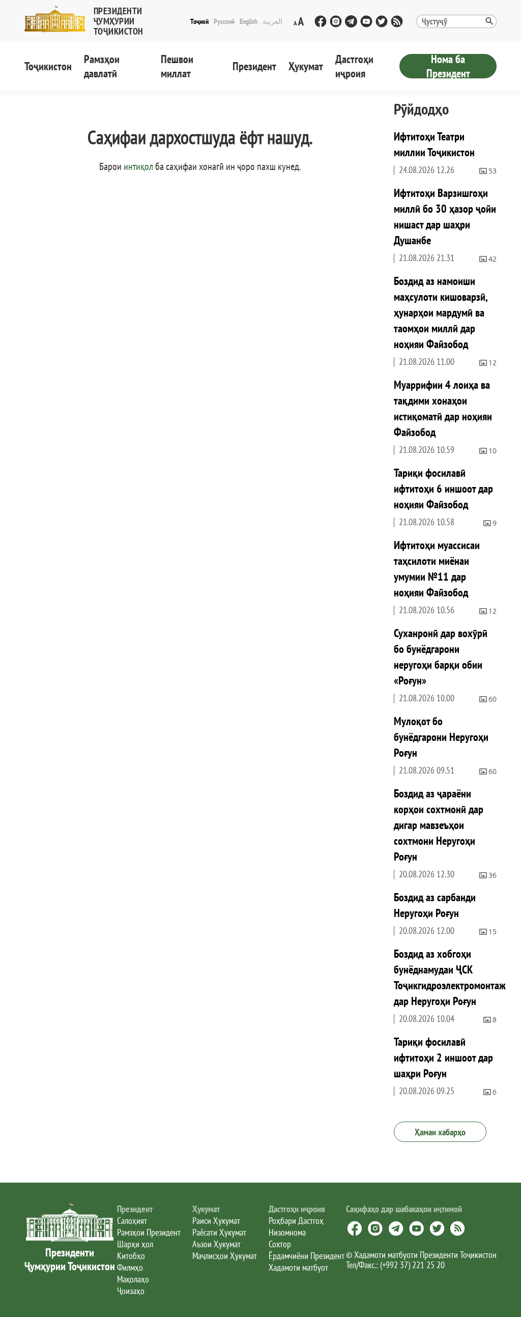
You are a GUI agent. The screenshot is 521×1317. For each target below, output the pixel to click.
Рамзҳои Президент (149, 1232)
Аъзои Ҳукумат (216, 1244)
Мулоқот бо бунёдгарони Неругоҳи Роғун (441, 737)
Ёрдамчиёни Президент (306, 1256)
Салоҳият (132, 1220)
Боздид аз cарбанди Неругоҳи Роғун (435, 905)
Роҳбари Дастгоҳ (296, 1220)
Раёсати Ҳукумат (219, 1232)
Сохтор (280, 1244)
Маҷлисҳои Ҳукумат (224, 1256)
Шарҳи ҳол (135, 1244)
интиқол (138, 166)
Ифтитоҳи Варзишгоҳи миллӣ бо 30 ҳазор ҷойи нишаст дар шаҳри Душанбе (445, 216)
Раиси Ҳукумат (216, 1220)
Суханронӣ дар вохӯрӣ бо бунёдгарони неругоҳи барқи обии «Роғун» (440, 657)
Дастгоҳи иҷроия (354, 66)
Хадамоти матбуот (298, 1267)
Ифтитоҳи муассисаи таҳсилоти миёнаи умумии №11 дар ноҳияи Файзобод (437, 568)
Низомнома (287, 1232)
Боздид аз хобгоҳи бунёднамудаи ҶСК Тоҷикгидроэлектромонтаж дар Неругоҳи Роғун (450, 977)
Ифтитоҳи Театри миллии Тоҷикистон (434, 144)
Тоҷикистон (48, 66)
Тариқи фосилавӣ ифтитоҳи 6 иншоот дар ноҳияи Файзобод (443, 488)
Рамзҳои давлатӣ (102, 66)
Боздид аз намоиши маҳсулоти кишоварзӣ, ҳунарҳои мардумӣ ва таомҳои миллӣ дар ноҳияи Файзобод (440, 312)
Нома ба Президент (448, 66)
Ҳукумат (305, 66)
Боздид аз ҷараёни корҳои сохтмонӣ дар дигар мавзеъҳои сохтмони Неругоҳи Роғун (438, 825)
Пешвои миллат (177, 66)
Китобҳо (131, 1256)
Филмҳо (130, 1267)
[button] (106, 19)
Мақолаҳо (133, 1279)
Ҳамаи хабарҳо (440, 1132)
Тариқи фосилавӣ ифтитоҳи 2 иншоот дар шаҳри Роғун (443, 1057)
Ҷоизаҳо (130, 1291)
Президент (254, 66)
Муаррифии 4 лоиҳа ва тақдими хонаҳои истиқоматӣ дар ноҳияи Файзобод (443, 408)
